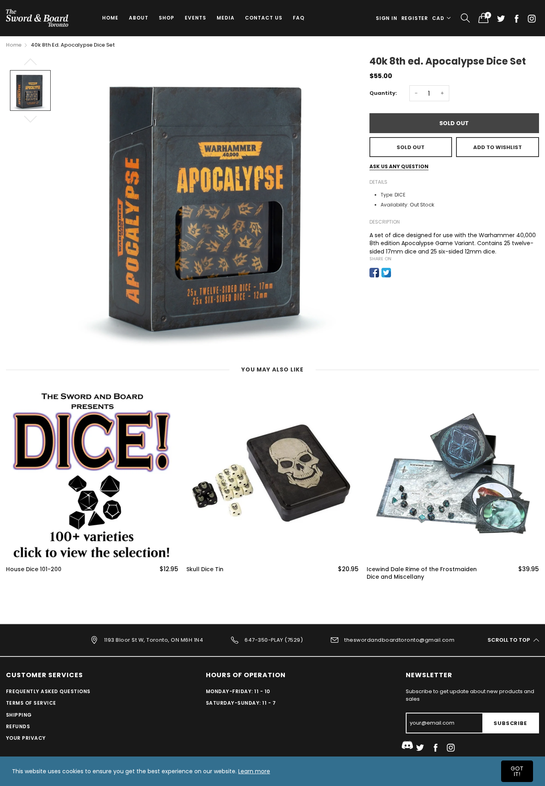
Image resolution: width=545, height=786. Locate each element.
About (138, 17)
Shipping (19, 714)
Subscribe (510, 723)
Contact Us (263, 17)
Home (110, 17)
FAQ (298, 17)
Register (414, 18)
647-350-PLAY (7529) (274, 639)
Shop (166, 17)
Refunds (18, 726)
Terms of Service (31, 703)
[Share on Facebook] (374, 272)
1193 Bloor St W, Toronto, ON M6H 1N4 (153, 639)
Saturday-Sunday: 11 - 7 (241, 703)
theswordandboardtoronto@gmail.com (399, 639)
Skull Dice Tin (204, 569)
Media (226, 17)
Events (195, 17)
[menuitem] (110, 18)
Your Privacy (26, 738)
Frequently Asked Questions (48, 691)
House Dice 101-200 (33, 569)
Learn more (254, 771)
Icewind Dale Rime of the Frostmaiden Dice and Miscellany (422, 573)
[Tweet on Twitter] (386, 272)
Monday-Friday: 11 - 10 (238, 691)
